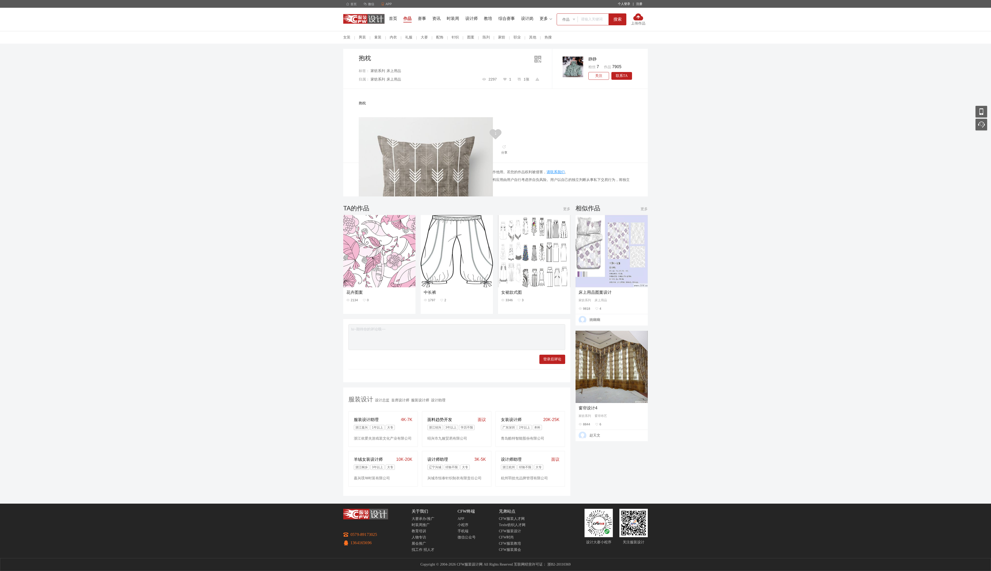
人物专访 (419, 537)
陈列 (486, 37)
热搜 (548, 37)
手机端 (463, 531)
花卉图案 (354, 292)
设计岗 (527, 18)
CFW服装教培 (510, 543)
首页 (351, 4)
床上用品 (394, 71)
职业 (517, 37)
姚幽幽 (594, 320)
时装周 (453, 18)
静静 (592, 59)
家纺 (501, 37)
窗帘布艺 (601, 416)
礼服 (408, 37)
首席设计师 (400, 400)
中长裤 (430, 292)
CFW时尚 (506, 537)
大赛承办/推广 (423, 519)
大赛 (424, 37)
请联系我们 (556, 172)
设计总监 (382, 400)
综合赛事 (506, 18)
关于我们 (420, 511)
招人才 (428, 550)
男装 (362, 37)
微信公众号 (467, 537)
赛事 (422, 18)
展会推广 (419, 543)
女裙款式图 (511, 292)
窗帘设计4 (588, 408)
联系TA (622, 76)
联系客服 (981, 124)
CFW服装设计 (510, 531)
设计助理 (438, 400)
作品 (407, 18)
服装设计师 (420, 400)
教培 (488, 18)
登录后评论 (552, 359)
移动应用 (981, 111)
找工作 (417, 550)
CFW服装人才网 (512, 519)
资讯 (436, 18)
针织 (455, 37)
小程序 (463, 525)
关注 (598, 76)
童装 (377, 37)
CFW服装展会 (510, 550)
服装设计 (360, 399)
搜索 (617, 19)
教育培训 (419, 531)
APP (461, 519)
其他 (532, 37)
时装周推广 (421, 525)
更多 (566, 209)
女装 (346, 37)
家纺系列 (378, 71)
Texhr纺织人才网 (512, 525)
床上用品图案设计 (595, 292)
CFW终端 (466, 511)
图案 (470, 37)
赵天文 (594, 435)
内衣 (393, 37)
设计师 (471, 18)
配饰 (439, 37)
